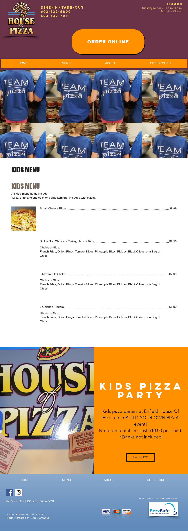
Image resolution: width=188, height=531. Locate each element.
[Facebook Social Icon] (9, 492)
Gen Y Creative (40, 517)
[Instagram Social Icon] (18, 492)
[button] (66, 63)
